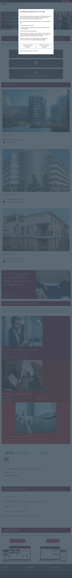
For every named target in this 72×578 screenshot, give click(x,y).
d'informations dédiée (40, 39)
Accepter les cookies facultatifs (27, 46)
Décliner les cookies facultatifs (44, 46)
